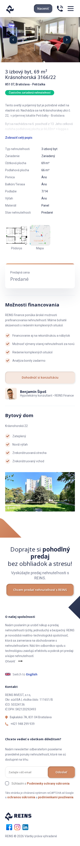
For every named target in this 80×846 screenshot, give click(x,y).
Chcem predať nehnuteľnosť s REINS (40, 590)
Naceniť (43, 8)
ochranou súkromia (21, 797)
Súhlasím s (41, 783)
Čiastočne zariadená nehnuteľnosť (30, 92)
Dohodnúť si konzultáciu (40, 377)
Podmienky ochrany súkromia (48, 783)
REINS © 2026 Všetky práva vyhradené (31, 836)
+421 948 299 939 (22, 724)
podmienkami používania (55, 797)
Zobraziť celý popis (18, 137)
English (31, 674)
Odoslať (61, 772)
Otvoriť (10, 661)
